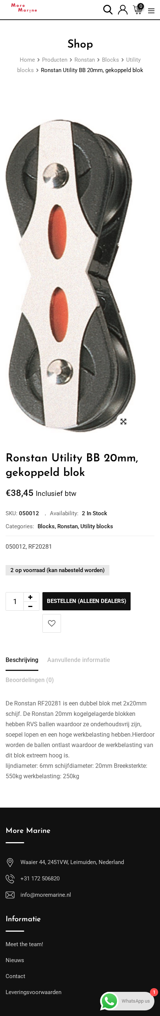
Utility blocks (96, 526)
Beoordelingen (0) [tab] (30, 680)
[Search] (108, 9)
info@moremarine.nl (45, 895)
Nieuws (15, 960)
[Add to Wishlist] (51, 623)
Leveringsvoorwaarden (33, 992)
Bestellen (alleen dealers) (86, 601)
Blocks (46, 526)
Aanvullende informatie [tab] (78, 659)
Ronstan (67, 526)
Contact (15, 976)
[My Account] (122, 9)
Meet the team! (24, 944)
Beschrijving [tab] (22, 659)
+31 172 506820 (40, 878)
